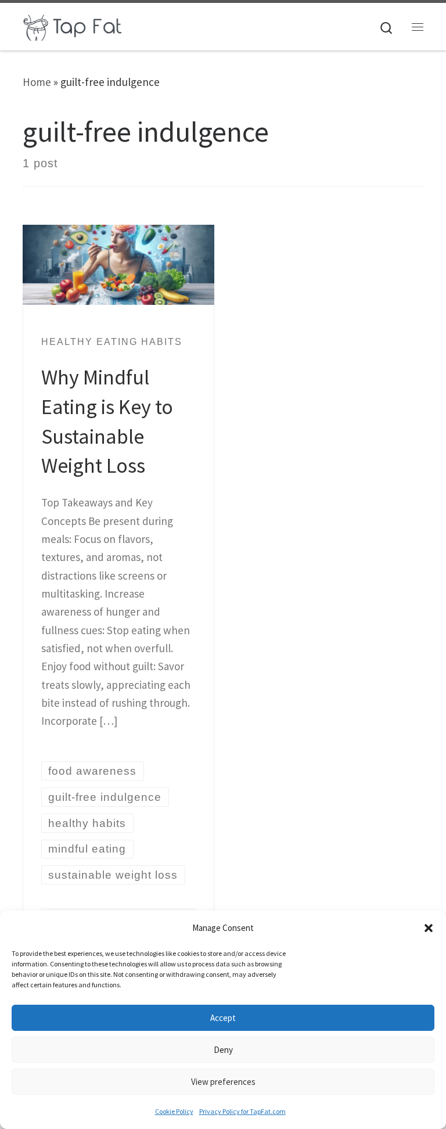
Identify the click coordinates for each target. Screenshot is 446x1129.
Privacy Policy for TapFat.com (242, 1111)
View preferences (223, 1081)
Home (37, 82)
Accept (223, 1017)
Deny (223, 1049)
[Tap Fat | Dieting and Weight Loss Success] (73, 25)
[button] (428, 928)
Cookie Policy (174, 1111)
